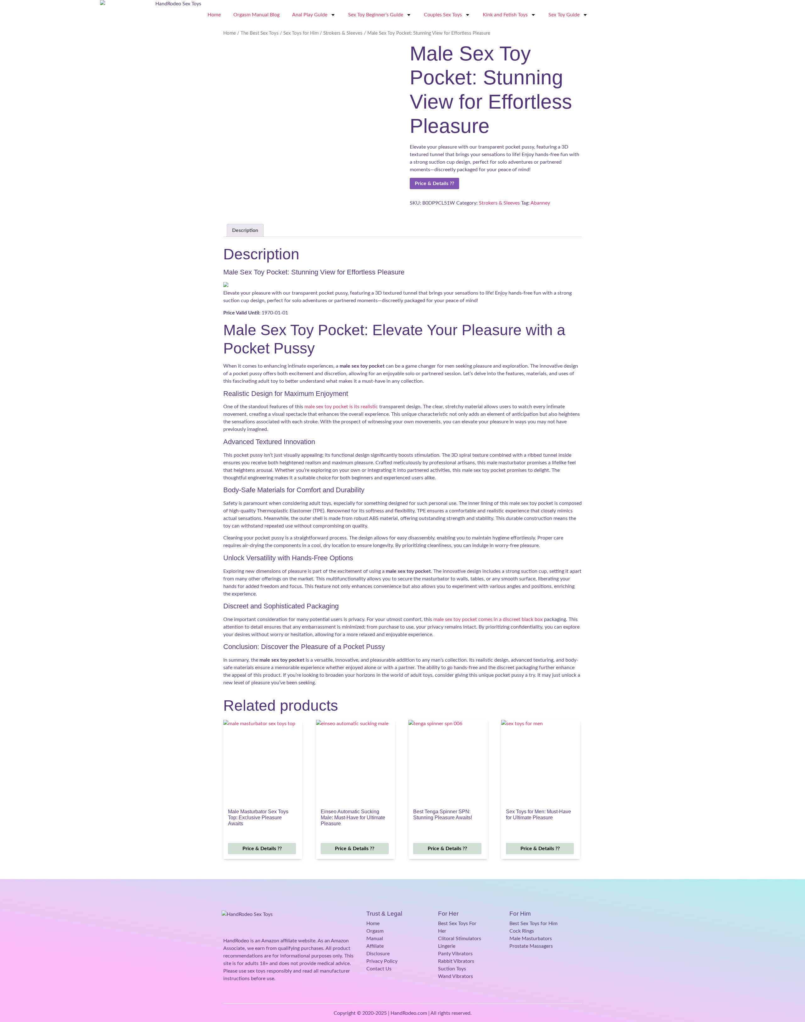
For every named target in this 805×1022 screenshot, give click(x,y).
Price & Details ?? (434, 183)
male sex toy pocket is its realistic (341, 406)
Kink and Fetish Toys (505, 14)
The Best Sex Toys (260, 33)
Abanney (540, 203)
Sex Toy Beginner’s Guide (375, 14)
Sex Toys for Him (301, 33)
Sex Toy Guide (564, 14)
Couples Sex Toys (443, 14)
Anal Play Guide (309, 14)
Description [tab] (245, 230)
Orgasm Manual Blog (256, 14)
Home (214, 14)
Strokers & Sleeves (343, 33)
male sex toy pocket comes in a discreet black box (488, 619)
